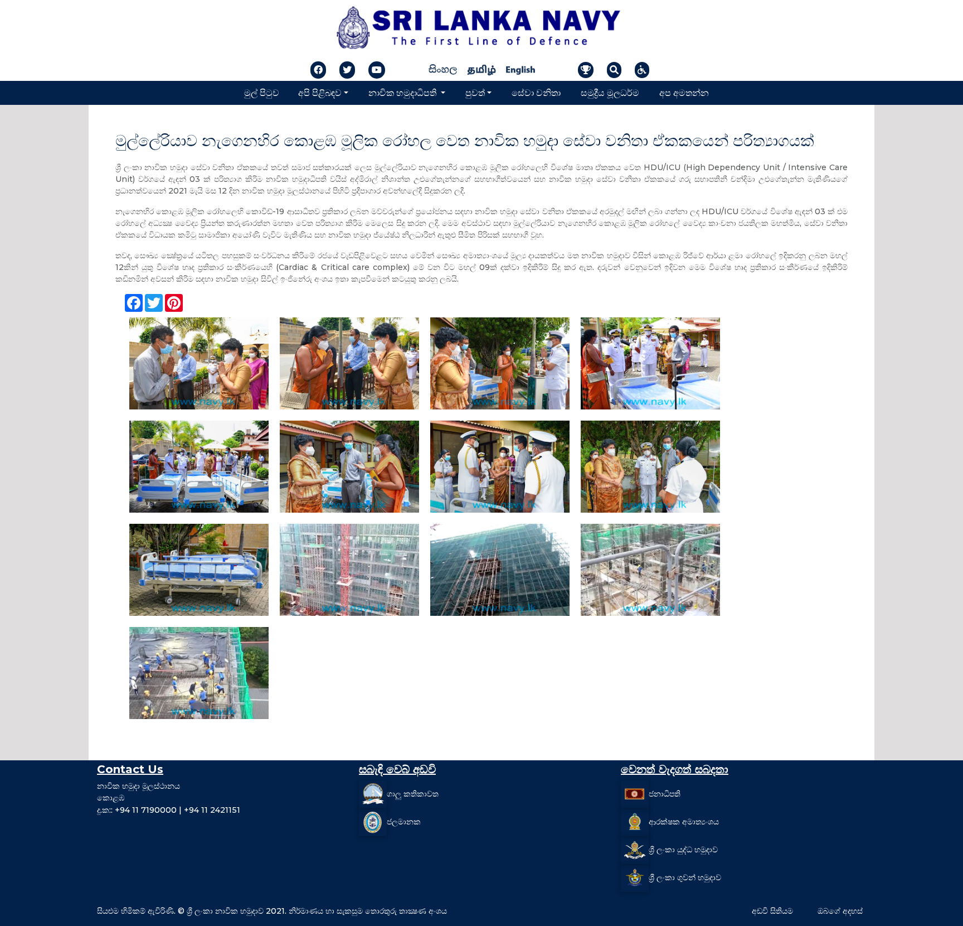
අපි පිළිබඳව (320, 92)
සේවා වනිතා (536, 92)
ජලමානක (404, 821)
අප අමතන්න (684, 92)
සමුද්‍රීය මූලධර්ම (610, 92)
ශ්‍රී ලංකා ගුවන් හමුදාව (685, 877)
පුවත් (475, 92)
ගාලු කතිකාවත (413, 793)
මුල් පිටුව (261, 92)
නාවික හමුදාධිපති (403, 92)
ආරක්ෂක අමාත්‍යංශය (684, 821)
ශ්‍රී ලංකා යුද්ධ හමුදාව (683, 849)
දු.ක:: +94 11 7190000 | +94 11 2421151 (168, 810)
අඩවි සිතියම (772, 911)
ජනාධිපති (664, 793)
